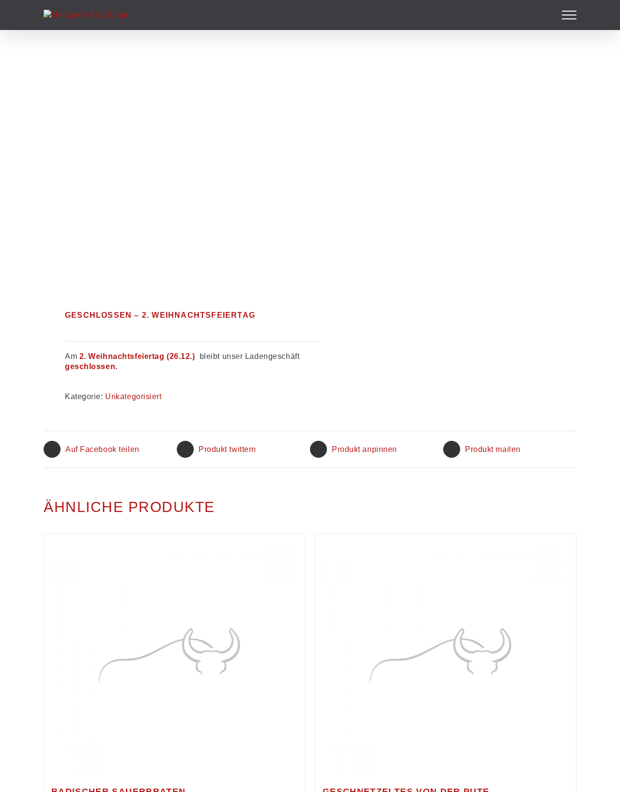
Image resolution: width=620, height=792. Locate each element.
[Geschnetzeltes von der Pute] (445, 655)
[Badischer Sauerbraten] (174, 655)
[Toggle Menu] (569, 15)
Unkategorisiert (133, 396)
